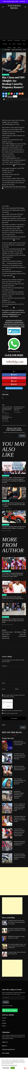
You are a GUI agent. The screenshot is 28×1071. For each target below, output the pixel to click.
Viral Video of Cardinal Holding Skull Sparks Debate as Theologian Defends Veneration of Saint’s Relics (12, 574)
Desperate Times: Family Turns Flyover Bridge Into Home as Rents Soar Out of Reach (13, 620)
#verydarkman (17, 40)
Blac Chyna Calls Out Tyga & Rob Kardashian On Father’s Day (19, 408)
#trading (19, 43)
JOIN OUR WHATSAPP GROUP (14, 351)
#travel (14, 43)
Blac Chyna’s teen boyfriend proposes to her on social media (7, 417)
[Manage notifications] (25, 1068)
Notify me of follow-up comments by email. (12, 710)
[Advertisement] (14, 25)
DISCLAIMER (5, 1053)
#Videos (4, 40)
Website (16, 689)
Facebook (4, 1017)
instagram (15, 377)
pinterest (15, 384)
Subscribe (22, 435)
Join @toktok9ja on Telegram (14, 388)
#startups (9, 47)
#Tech (24, 43)
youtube (15, 381)
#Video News (10, 40)
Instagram (4, 1023)
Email (3, 689)
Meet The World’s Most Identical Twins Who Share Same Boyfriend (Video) (20, 768)
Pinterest (4, 1025)
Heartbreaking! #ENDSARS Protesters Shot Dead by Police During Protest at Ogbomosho (19, 795)
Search (3, 724)
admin (10, 90)
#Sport (19, 47)
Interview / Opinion (6, 571)
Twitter (3, 1020)
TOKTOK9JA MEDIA (14, 7)
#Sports (14, 47)
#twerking (5, 43)
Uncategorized (6, 74)
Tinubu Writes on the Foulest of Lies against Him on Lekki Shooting (20, 743)
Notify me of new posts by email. (10, 713)
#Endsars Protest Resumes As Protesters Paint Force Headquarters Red (19, 843)
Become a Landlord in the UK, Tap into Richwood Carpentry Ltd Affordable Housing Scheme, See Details (19, 807)
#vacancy (23, 40)
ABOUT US (5, 1042)
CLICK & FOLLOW (14, 335)
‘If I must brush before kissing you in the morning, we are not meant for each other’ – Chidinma (13, 504)
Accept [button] (12, 1067)
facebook (15, 374)
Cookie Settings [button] (6, 1067)
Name (3, 683)
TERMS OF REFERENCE (8, 1049)
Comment (4, 666)
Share (10, 96)
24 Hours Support (11, 1010)
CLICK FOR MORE (14, 355)
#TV (10, 43)
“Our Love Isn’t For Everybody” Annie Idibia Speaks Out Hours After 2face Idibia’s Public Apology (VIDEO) (19, 832)
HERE (23, 326)
